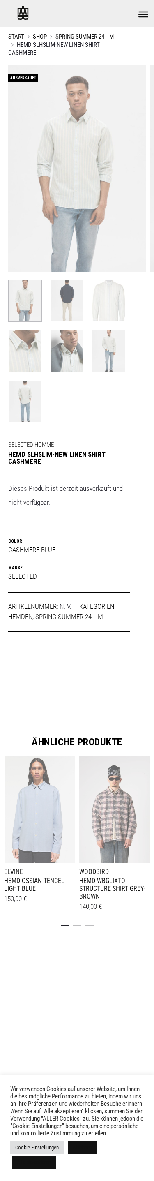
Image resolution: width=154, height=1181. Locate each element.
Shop (40, 36)
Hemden (20, 616)
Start (16, 36)
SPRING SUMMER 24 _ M (84, 36)
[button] (65, 924)
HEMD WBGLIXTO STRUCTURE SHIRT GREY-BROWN (112, 888)
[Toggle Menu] (143, 14)
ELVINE (13, 872)
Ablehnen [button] (82, 1147)
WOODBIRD (94, 872)
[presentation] (9, 808)
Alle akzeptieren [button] (34, 1162)
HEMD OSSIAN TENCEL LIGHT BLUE (34, 884)
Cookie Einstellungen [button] (37, 1147)
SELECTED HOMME (31, 444)
